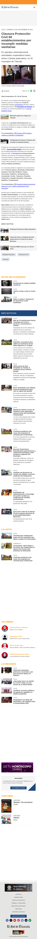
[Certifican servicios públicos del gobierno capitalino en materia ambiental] (6, 691)
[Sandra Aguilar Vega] (4, 646)
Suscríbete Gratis (18, 788)
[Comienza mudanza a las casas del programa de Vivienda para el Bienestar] (6, 436)
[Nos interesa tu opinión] (18, 888)
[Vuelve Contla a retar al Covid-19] (6, 291)
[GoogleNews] (22, 920)
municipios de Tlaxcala (24, 106)
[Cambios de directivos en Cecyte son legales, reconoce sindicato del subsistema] (6, 478)
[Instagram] (18, 920)
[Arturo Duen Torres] (4, 637)
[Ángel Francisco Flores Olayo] (4, 655)
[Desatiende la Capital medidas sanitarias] (6, 283)
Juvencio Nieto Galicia (14, 149)
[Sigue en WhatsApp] (31, 90)
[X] (11, 920)
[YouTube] (14, 920)
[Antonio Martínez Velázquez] (4, 628)
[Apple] (26, 920)
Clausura (5, 259)
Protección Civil (23, 254)
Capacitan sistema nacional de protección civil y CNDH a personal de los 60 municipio (18, 186)
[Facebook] (7, 920)
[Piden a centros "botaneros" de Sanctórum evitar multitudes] (6, 299)
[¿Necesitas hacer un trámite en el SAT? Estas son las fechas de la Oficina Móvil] (6, 681)
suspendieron (18, 104)
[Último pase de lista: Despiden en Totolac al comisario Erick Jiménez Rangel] (6, 373)
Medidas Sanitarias (9, 254)
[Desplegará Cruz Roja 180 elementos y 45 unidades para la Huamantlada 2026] (6, 700)
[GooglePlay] (29, 920)
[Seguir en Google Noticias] (34, 90)
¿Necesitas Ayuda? (18, 916)
